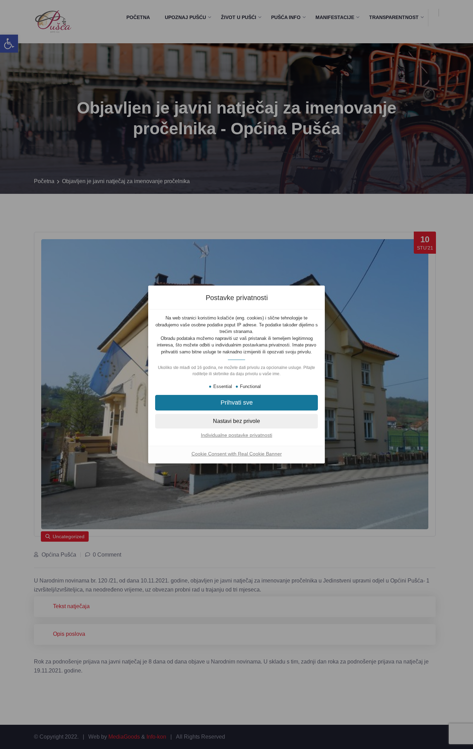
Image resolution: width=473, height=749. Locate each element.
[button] (236, 402)
